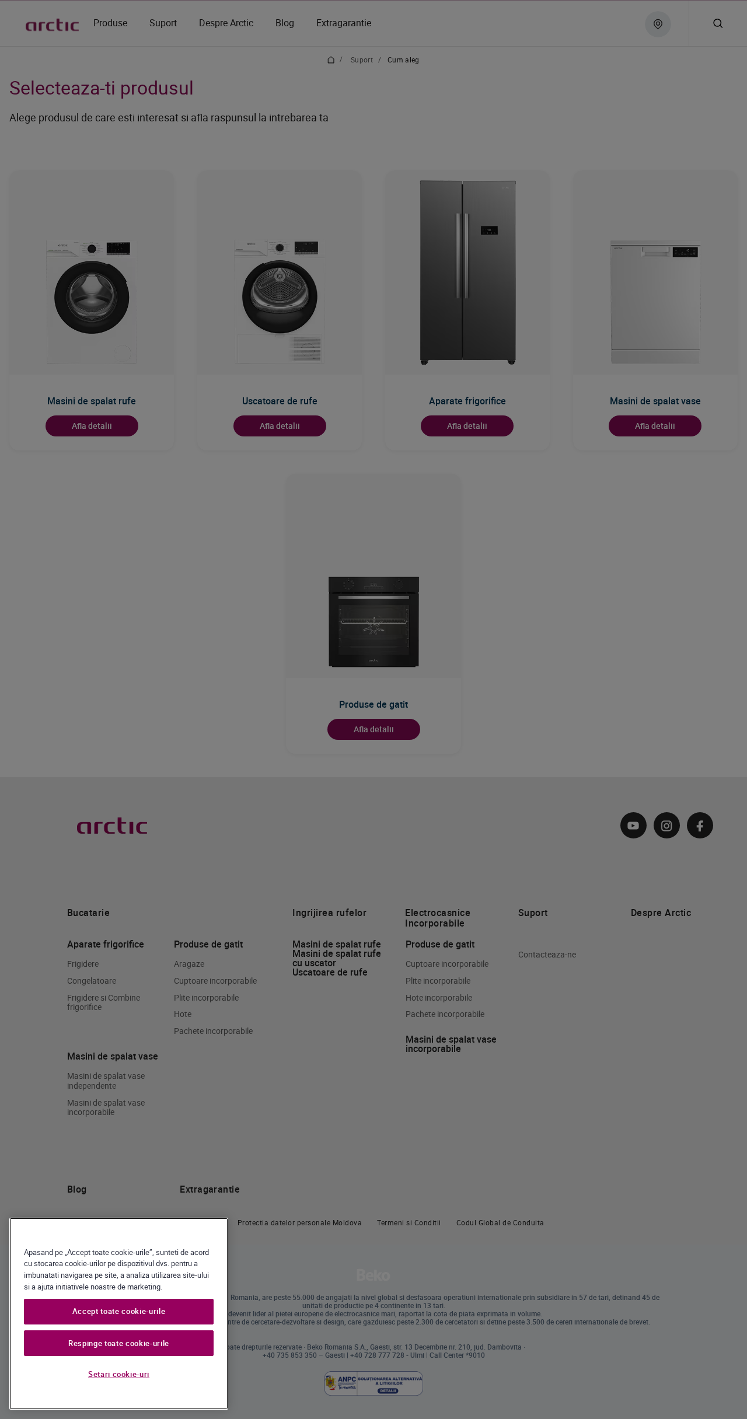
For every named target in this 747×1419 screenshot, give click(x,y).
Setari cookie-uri (118, 1374)
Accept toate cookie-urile (118, 1311)
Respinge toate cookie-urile (118, 1343)
